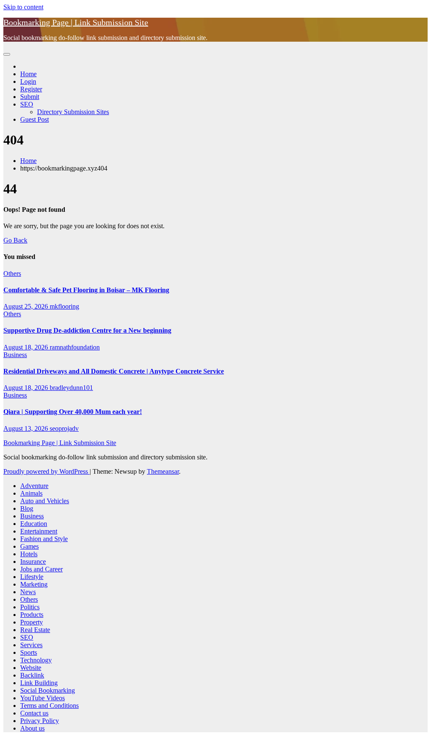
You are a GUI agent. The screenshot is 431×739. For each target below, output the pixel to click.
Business (15, 354)
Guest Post (34, 119)
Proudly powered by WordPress (46, 471)
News (28, 591)
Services (31, 644)
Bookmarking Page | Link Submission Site (75, 22)
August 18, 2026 (26, 347)
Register (31, 89)
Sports (28, 652)
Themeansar (163, 471)
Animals (31, 493)
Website (30, 667)
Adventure (34, 485)
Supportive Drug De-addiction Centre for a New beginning (87, 330)
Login (28, 81)
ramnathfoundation (75, 347)
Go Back (15, 240)
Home (28, 73)
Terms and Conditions (49, 705)
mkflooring (64, 306)
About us (32, 728)
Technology (36, 660)
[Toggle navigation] (6, 54)
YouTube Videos (42, 698)
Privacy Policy (39, 720)
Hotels (28, 554)
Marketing (34, 584)
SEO (26, 104)
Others (12, 273)
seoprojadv (64, 428)
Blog (26, 508)
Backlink (32, 675)
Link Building (39, 682)
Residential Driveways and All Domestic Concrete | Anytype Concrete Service (113, 371)
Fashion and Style (44, 538)
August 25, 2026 (26, 306)
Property (31, 622)
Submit (29, 96)
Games (29, 546)
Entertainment (38, 531)
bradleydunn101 (71, 387)
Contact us (34, 713)
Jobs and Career (41, 569)
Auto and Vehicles (44, 500)
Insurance (33, 561)
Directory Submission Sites (73, 111)
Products (31, 614)
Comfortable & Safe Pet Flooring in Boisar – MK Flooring (86, 289)
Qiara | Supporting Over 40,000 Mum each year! (72, 411)
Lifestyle (31, 576)
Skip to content (23, 7)
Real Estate (35, 629)
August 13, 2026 (26, 428)
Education (33, 523)
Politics (30, 607)
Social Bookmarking (47, 690)
